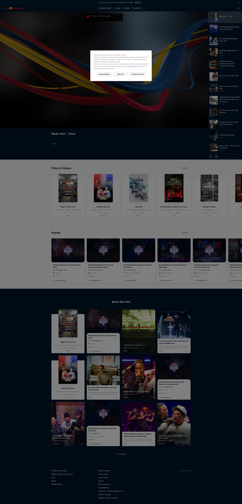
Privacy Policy (133, 66)
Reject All (121, 74)
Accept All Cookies (137, 74)
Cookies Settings (104, 74)
